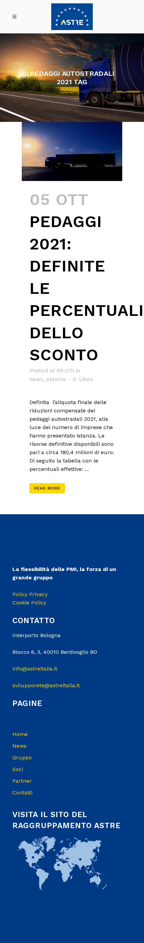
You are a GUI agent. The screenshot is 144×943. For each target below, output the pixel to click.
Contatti (22, 792)
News (19, 746)
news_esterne (47, 379)
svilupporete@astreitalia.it (46, 685)
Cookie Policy (29, 602)
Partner (22, 781)
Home (20, 734)
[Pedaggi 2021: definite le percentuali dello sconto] (72, 151)
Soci (17, 769)
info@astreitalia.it (34, 669)
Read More (47, 488)
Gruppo (22, 757)
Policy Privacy (30, 594)
